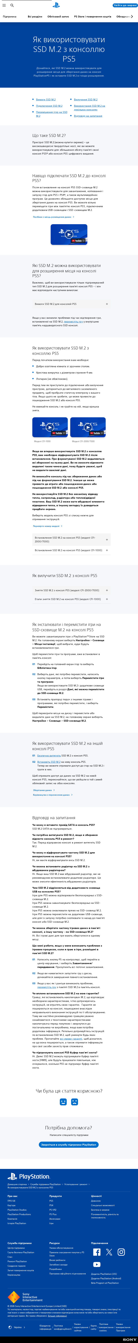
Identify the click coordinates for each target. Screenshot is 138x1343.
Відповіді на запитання (88, 115)
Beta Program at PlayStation (105, 1282)
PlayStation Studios (17, 1209)
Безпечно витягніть (49, 755)
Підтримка (9, 16)
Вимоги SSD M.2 (46, 99)
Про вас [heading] (12, 1196)
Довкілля (96, 1200)
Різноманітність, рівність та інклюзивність (105, 1216)
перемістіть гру (73, 321)
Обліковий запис (58, 16)
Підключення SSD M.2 (49, 105)
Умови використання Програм (123, 1327)
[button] (69, 234)
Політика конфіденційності (63, 1327)
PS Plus (53, 1214)
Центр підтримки (16, 1247)
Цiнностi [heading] (96, 1196)
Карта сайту (94, 1327)
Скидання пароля (17, 1265)
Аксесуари (54, 1218)
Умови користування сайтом (81, 1327)
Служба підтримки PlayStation (45, 1184)
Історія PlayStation (17, 1223)
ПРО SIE (11, 1200)
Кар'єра (11, 1205)
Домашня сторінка (17, 1184)
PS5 (51, 1200)
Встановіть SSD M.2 (48, 761)
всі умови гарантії (71, 1038)
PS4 (51, 1205)
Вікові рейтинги (57, 1260)
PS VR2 (52, 1209)
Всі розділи (35, 16)
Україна (18, 1327)
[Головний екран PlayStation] (56, 5)
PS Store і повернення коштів (92, 16)
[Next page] (131, 16)
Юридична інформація (45, 1327)
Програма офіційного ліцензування (67, 1273)
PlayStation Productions (19, 1214)
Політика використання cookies (106, 1327)
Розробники (55, 1269)
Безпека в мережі (100, 1209)
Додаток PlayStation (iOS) (104, 1273)
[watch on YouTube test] (78, 240)
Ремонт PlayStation (17, 1261)
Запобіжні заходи (58, 1264)
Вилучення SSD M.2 (85, 99)
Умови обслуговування (61, 1247)
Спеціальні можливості (103, 1205)
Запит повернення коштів (21, 1270)
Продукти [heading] (55, 1196)
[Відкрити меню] (4, 5)
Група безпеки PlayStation (21, 1252)
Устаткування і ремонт (75, 1184)
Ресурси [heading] (54, 1243)
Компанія (12, 1218)
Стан (10, 1256)
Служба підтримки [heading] (20, 1243)
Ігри (51, 1223)
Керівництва (14, 1274)
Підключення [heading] (99, 1243)
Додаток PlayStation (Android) (106, 1278)
